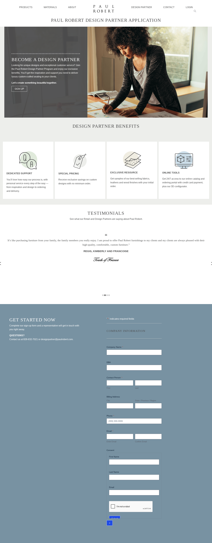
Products (25, 7)
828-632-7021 (30, 339)
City (108, 400)
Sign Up (19, 89)
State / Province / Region (145, 400)
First (108, 388)
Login (189, 7)
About (72, 7)
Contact (169, 7)
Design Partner (141, 7)
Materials (50, 7)
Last (137, 388)
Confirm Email (141, 442)
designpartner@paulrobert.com (57, 339)
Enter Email (111, 442)
